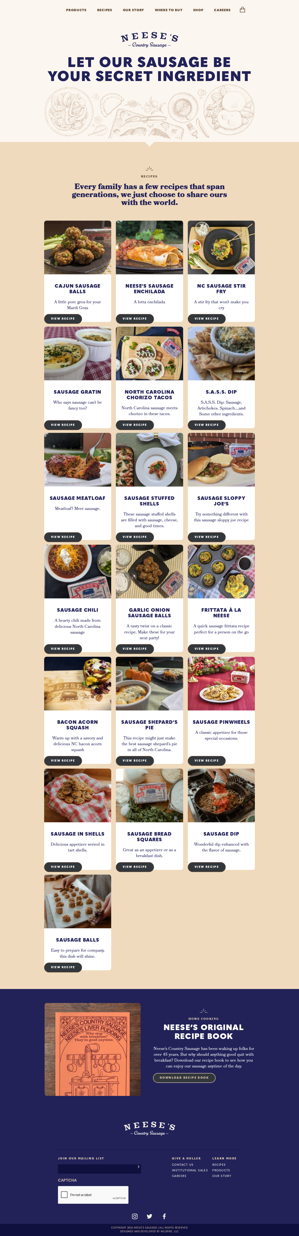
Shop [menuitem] (198, 10)
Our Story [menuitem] (133, 10)
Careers (179, 1176)
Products (221, 1170)
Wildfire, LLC (170, 1231)
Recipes (219, 1165)
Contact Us (182, 1165)
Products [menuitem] (76, 10)
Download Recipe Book (184, 1078)
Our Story (221, 1176)
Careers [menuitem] (222, 10)
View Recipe (63, 319)
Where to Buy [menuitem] (168, 10)
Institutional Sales (190, 1170)
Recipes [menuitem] (104, 10)
